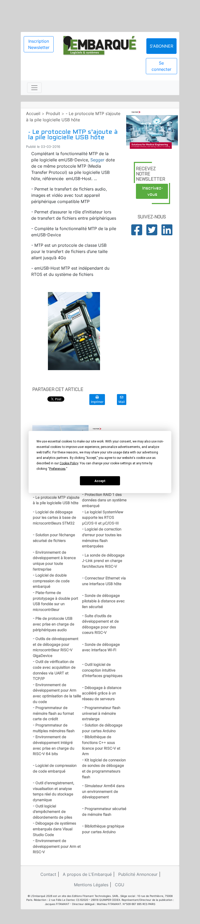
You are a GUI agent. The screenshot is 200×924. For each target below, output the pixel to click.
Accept (100, 481)
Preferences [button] (57, 469)
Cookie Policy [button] (69, 463)
